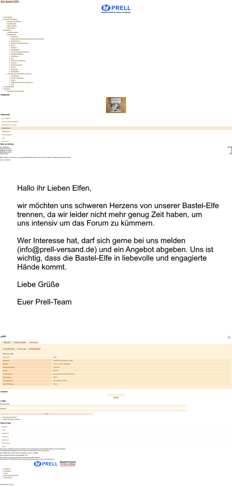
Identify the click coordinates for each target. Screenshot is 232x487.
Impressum (5, 141)
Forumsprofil (33, 342)
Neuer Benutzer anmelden (15, 91)
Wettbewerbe (6, 131)
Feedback (5, 436)
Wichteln (13, 63)
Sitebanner (5, 433)
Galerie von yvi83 (19, 342)
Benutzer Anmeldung (14, 21)
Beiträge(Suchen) (34, 349)
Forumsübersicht (8, 349)
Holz (12, 58)
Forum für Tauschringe (18, 60)
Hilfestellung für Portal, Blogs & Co (22, 82)
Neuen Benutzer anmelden (11, 419)
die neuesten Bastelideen (10, 121)
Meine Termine (12, 26)
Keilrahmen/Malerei (17, 54)
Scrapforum (14, 56)
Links (3, 430)
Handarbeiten (15, 49)
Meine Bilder (11, 28)
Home (2, 160)
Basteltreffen (15, 71)
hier (17, 157)
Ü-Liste (13, 67)
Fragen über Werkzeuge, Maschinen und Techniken (27, 39)
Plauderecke (15, 76)
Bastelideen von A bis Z (9, 125)
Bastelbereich (11, 34)
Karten (13, 45)
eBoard (7, 160)
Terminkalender (7, 135)
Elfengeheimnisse (16, 65)
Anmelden (7, 89)
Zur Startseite (8, 17)
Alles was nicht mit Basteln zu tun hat (19, 73)
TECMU (11, 484)
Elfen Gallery (6, 443)
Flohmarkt (14, 69)
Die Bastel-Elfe (10, 1)
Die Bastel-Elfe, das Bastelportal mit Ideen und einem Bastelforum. (33, 459)
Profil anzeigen (21, 349)
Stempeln (14, 47)
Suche (4, 446)
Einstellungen (11, 23)
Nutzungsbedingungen (11, 475)
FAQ (3, 138)
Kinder (13, 80)
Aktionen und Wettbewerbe (19, 43)
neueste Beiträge (12, 32)
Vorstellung (14, 36)
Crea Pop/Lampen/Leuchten (20, 52)
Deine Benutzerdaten (10, 19)
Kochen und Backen (17, 78)
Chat (12, 84)
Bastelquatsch (15, 41)
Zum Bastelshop (9, 86)
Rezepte (4, 427)
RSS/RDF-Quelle (26, 453)
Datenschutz (8, 477)
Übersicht (7, 342)
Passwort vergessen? (10, 417)
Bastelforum (7, 30)
